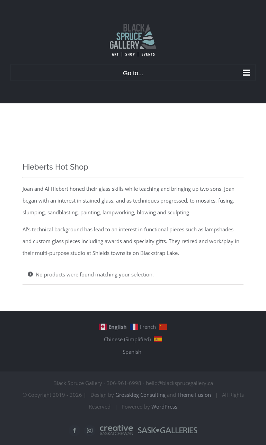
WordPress (164, 406)
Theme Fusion (194, 394)
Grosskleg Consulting (140, 394)
